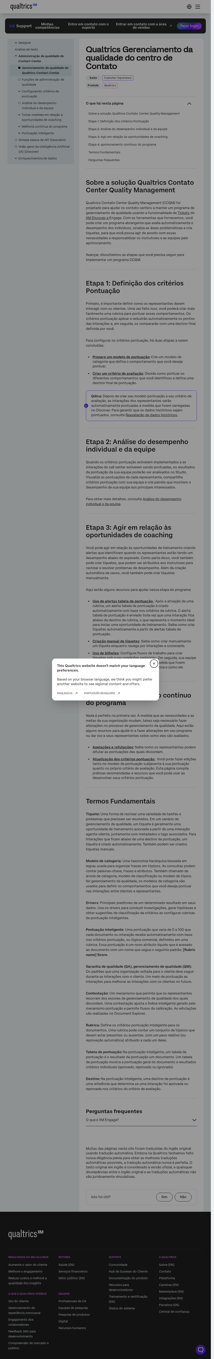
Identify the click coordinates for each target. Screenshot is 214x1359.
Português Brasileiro (99, 693)
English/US (65, 693)
